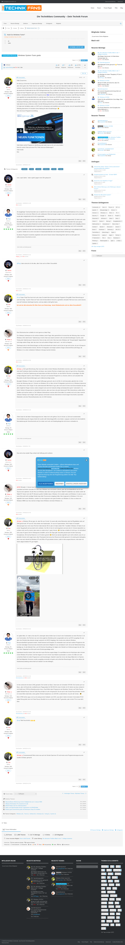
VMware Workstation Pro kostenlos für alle (16, 803)
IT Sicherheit (95, 238)
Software (38, 169)
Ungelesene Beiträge (37, 23)
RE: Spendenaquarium (104, 62)
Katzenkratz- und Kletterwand (106, 148)
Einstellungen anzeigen (76, 484)
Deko (117, 218)
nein (9, 43)
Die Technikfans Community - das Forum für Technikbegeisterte (20, 941)
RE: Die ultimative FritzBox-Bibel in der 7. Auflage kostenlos (38, 868)
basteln (94, 210)
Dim (16, 67)
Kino (109, 238)
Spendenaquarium (103, 89)
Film (103, 238)
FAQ (116, 8)
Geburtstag (105, 232)
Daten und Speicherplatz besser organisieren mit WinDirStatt (21, 807)
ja (8, 41)
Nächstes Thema (80, 793)
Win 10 (117, 229)
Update (94, 243)
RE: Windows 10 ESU (103, 80)
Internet (94, 212)
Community (95, 207)
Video (110, 218)
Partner (117, 235)
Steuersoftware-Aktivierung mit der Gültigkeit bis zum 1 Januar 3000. (23, 801)
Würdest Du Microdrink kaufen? (102, 194)
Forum (99, 8)
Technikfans (95, 232)
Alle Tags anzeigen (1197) (97, 246)
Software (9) (33, 813)
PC (117, 212)
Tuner (32, 169)
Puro (8, 942)
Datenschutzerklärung (44, 468)
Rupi (9, 218)
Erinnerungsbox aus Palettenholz (106, 154)
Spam (112, 232)
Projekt (117, 215)
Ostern (94, 221)
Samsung (109, 229)
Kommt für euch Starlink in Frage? (103, 180)
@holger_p (20, 369)
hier (48, 95)
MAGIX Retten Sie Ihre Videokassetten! (16, 805)
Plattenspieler (103, 240)
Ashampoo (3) (40, 813)
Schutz (113, 210)
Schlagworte (49, 23)
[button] (86, 460)
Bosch (94, 229)
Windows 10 (95, 235)
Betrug (108, 221)
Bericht (102, 226)
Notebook (116, 238)
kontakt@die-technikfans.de (9, 1)
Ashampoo (46, 169)
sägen (110, 235)
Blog (121, 8)
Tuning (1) (47, 813)
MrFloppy (102, 77)
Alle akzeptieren (46, 484)
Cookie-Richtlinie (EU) (66, 468)
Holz (103, 207)
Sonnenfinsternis (102, 143)
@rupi (18, 297)
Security (94, 215)
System (61, 169)
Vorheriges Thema (69, 793)
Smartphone (106, 224)
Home (92, 8)
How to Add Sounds (25, 838)
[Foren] (3, 28)
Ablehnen (59, 484)
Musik (109, 215)
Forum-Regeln (108, 8)
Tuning (54, 169)
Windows (25, 169)
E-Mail (118, 240)
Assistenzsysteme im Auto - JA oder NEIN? (105, 174)
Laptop (104, 235)
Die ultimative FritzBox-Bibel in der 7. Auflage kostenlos (57, 838)
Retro (110, 212)
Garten (101, 221)
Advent (117, 226)
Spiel (112, 240)
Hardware (101, 229)
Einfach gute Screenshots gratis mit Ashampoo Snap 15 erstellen (22, 809)
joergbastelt (102, 94)
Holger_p (18, 256)
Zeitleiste (25, 23)
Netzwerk (109, 226)
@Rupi (19, 263)
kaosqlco (102, 133)
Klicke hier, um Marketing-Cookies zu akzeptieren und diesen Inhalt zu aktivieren (39, 128)
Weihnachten (95, 224)
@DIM (18, 487)
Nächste (83, 60)
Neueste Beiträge (15, 23)
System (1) (53, 813)
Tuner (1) (26, 813)
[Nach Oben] (120, 940)
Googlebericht (117, 221)
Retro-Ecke (115, 224)
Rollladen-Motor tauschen (105, 131)
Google (102, 215)
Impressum (120, 1)
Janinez (9, 184)
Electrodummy (19, 678)
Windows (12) (19, 813)
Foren (5, 23)
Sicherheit (95, 218)
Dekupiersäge (103, 210)
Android (94, 226)
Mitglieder (58, 23)
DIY (117, 207)
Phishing (94, 240)
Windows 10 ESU (108, 126)
